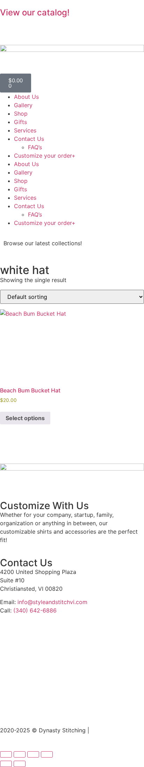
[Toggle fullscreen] (20, 754)
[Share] (33, 754)
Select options (25, 418)
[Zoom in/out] (6, 754)
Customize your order (44, 155)
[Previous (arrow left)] (6, 764)
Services (25, 130)
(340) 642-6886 (35, 610)
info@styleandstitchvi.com (52, 601)
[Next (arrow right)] (20, 764)
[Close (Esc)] (47, 754)
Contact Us (29, 138)
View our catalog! (35, 12)
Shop (21, 113)
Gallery (23, 105)
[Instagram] (28, 25)
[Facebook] (8, 25)
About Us (26, 96)
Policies (101, 730)
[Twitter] (47, 25)
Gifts (20, 121)
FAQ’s (35, 147)
